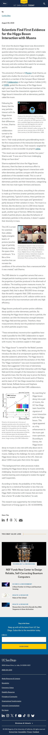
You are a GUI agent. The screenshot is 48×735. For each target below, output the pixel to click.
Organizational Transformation (11, 701)
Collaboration (12, 82)
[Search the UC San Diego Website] (44, 4)
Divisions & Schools (23, 723)
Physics (28, 73)
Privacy (29, 732)
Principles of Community (9, 696)
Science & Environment (22, 584)
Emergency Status (8, 687)
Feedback (36, 732)
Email (4, 635)
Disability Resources (8, 692)
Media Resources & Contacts (11, 678)
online (37, 149)
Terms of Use (13, 732)
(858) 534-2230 (7, 670)
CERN (6, 85)
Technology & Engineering (24, 564)
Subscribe (24, 646)
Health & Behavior (20, 595)
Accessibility (22, 732)
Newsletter (5, 683)
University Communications (10, 706)
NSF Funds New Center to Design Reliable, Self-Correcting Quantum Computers (24, 573)
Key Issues (5, 710)
